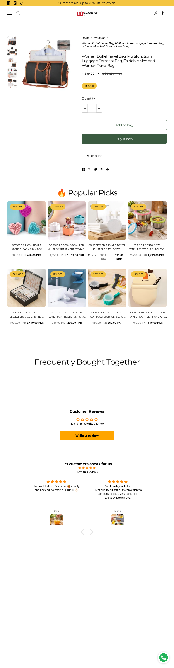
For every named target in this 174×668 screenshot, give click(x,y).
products (100, 37)
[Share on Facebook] (83, 169)
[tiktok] (21, 2)
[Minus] (85, 108)
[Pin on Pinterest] (95, 169)
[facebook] (8, 2)
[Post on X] (89, 169)
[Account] (155, 12)
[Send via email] (101, 169)
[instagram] (15, 2)
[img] (87, 468)
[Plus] (99, 108)
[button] (107, 169)
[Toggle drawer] (9, 13)
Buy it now (124, 139)
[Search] (18, 12)
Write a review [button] (87, 435)
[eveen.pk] (87, 13)
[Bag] (164, 12)
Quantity (88, 98)
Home (85, 37)
